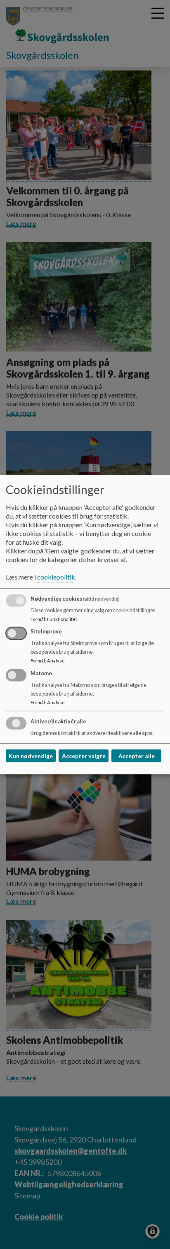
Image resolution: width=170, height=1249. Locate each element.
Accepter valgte (84, 755)
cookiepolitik (56, 577)
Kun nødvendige (31, 755)
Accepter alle (136, 755)
